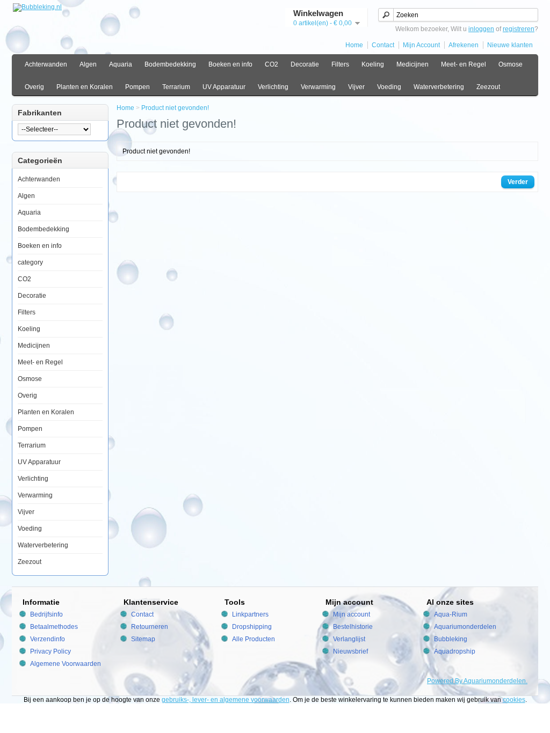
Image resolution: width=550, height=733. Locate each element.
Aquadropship (454, 651)
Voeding (389, 87)
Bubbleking (450, 639)
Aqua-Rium (450, 614)
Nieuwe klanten (510, 45)
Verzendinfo (47, 639)
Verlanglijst (349, 639)
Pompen (137, 87)
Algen (88, 64)
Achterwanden (46, 64)
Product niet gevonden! (175, 108)
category (30, 262)
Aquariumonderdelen (465, 627)
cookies (514, 699)
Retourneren (149, 627)
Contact (383, 45)
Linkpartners (250, 614)
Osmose (510, 64)
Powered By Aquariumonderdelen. (477, 681)
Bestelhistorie (353, 627)
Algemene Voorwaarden (65, 664)
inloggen (481, 29)
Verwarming (318, 87)
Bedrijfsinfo (46, 614)
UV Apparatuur (223, 87)
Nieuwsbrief (350, 651)
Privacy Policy (50, 651)
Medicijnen (412, 64)
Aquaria (120, 64)
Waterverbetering (439, 87)
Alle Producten (253, 639)
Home (354, 45)
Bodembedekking (170, 64)
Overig (34, 87)
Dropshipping (252, 627)
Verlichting (273, 87)
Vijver (356, 87)
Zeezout (488, 87)
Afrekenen (463, 45)
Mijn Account (421, 45)
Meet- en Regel (463, 64)
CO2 (271, 64)
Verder (518, 182)
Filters (340, 64)
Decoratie (305, 64)
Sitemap (143, 639)
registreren (518, 29)
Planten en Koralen (84, 87)
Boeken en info (230, 64)
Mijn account (351, 614)
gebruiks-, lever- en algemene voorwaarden (226, 699)
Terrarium (176, 87)
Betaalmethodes (54, 627)
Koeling (372, 64)
